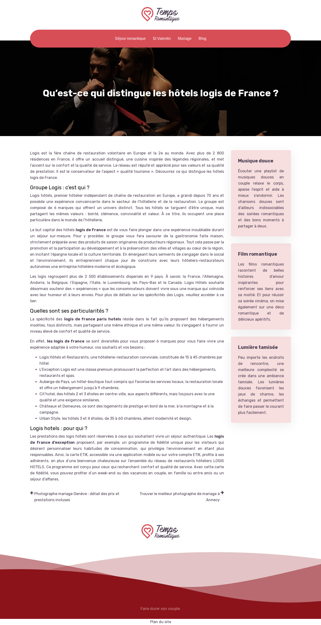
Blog (202, 38)
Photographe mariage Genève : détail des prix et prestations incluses (76, 497)
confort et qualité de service (84, 331)
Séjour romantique (130, 38)
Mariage (185, 38)
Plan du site (160, 622)
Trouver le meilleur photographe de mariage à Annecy (180, 497)
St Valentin (162, 38)
